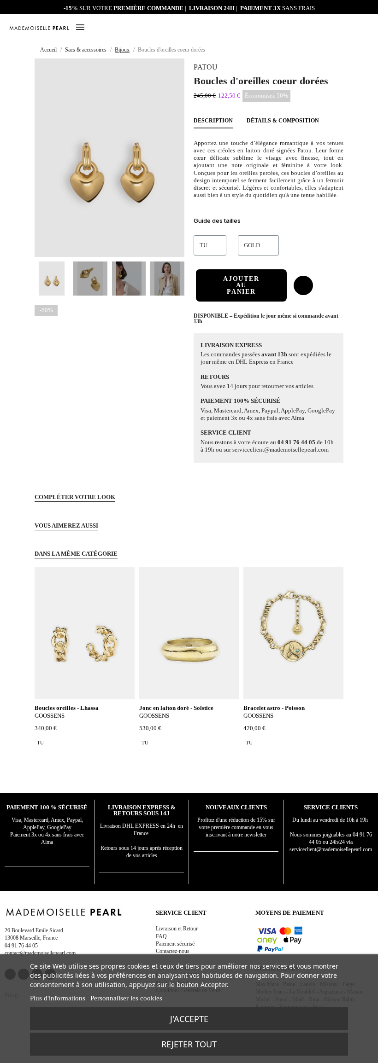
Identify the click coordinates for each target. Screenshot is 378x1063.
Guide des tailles (217, 220)
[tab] (268, 222)
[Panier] (365, 26)
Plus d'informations (57, 998)
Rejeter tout (189, 1044)
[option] (40, 743)
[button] (354, 27)
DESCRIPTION (213, 120)
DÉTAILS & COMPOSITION (283, 120)
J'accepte (189, 1018)
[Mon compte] (343, 27)
